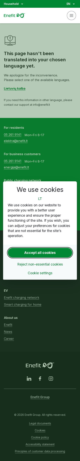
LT (40, 199)
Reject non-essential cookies (40, 264)
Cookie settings (40, 273)
